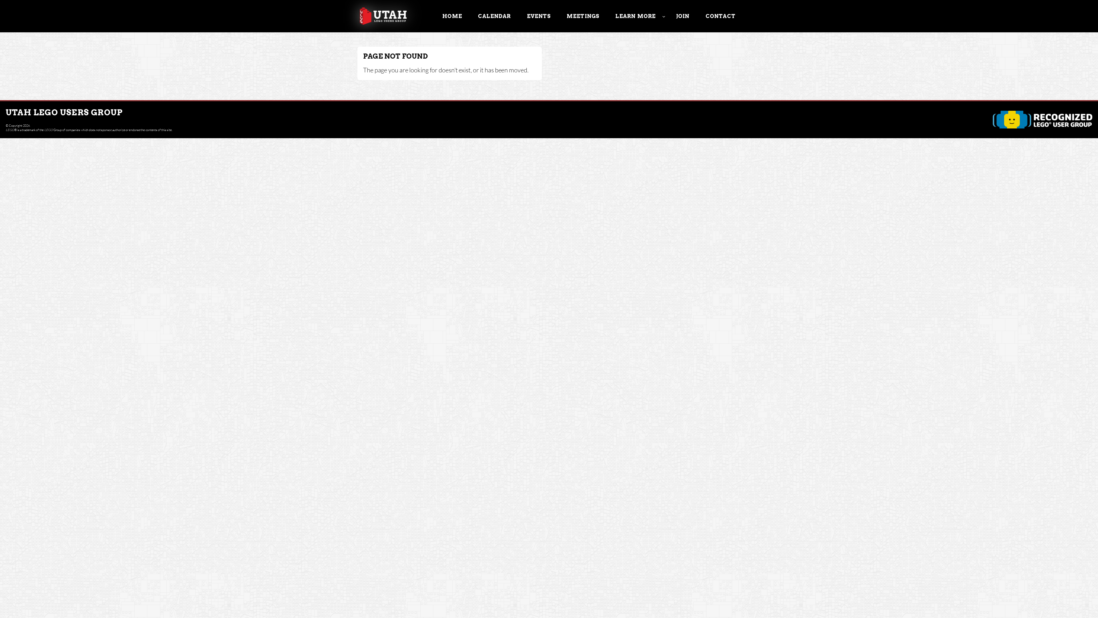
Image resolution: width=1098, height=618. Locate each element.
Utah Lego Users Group (64, 112)
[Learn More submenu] (663, 16)
